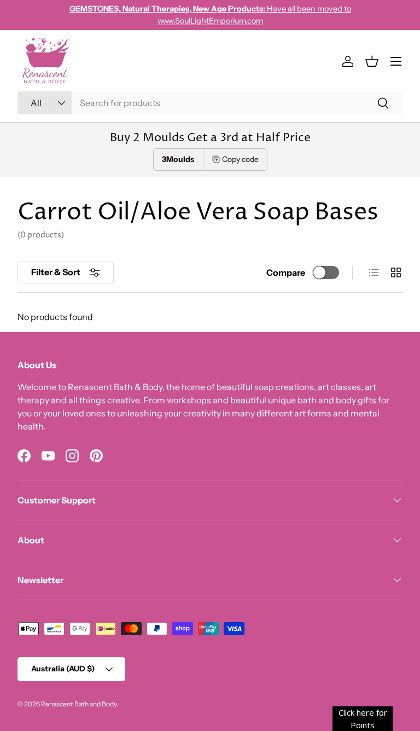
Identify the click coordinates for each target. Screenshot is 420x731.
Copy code (240, 159)
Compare (285, 272)
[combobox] (210, 102)
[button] (372, 61)
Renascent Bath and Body (78, 704)
